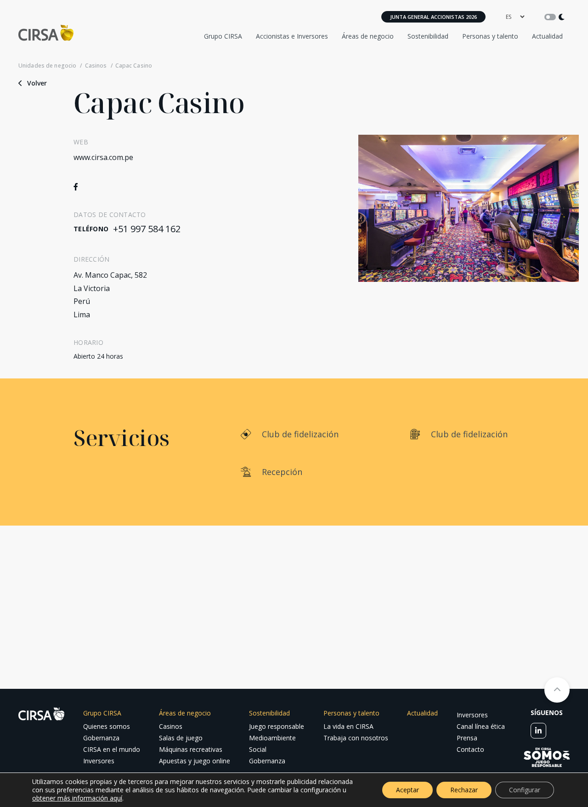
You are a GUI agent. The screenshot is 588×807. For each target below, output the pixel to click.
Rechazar (464, 789)
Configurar (524, 789)
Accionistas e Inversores (292, 36)
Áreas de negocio (368, 36)
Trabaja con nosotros (355, 737)
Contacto (470, 749)
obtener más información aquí (77, 798)
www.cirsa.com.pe (103, 157)
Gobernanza (101, 737)
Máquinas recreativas (190, 749)
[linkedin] (538, 730)
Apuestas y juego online (194, 760)
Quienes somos (106, 726)
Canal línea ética (481, 726)
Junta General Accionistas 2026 (433, 16)
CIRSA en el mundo (111, 749)
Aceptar (407, 789)
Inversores (98, 760)
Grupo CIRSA (223, 36)
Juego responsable (276, 726)
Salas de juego (181, 737)
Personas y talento (490, 36)
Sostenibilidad (427, 36)
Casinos (96, 66)
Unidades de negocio (47, 66)
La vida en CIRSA (348, 726)
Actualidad (547, 36)
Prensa (467, 737)
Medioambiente (272, 737)
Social (257, 749)
